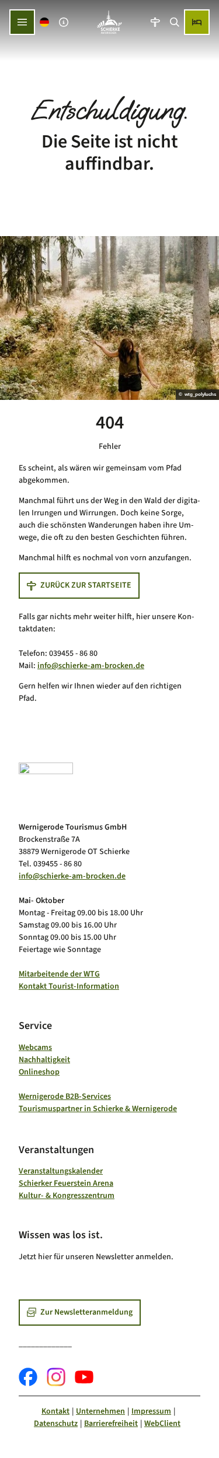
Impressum (151, 1411)
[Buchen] (197, 22)
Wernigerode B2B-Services (65, 1096)
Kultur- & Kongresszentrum (66, 1195)
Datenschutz (56, 1423)
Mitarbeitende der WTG (59, 974)
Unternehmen (100, 1411)
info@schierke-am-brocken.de (90, 666)
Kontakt (55, 1411)
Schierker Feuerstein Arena (66, 1183)
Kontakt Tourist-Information (69, 986)
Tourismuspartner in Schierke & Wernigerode (98, 1109)
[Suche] (174, 22)
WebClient (162, 1423)
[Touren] (155, 22)
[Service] (64, 22)
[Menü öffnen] (22, 22)
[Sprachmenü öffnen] (44, 22)
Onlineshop (39, 1072)
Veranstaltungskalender (61, 1171)
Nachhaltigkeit (44, 1060)
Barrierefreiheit (111, 1423)
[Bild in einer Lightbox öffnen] (46, 788)
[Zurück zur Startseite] (109, 22)
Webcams (35, 1047)
